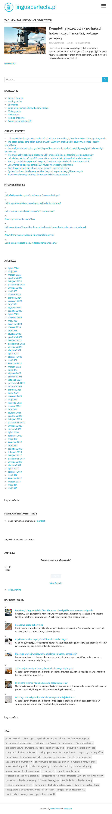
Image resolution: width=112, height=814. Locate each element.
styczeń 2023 (14, 334)
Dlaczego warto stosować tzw (20, 219)
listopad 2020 (15, 419)
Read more (10, 64)
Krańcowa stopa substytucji (29, 625)
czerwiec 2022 (15, 357)
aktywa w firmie (13, 738)
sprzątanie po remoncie (53, 775)
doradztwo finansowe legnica (74, 738)
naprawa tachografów (54, 757)
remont (60, 771)
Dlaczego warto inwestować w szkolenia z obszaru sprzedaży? (46, 654)
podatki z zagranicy (39, 766)
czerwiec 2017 (15, 472)
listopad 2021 (15, 380)
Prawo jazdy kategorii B (19, 121)
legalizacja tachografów (91, 752)
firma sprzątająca (84, 743)
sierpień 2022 (14, 350)
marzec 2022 (14, 366)
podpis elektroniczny (62, 766)
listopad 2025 (15, 281)
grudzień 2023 (15, 311)
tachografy (40, 785)
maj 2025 (12, 291)
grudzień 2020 (15, 416)
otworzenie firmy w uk (16, 766)
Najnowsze (13, 114)
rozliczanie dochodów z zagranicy (22, 775)
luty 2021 (12, 409)
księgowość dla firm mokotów (20, 752)
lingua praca (11, 757)
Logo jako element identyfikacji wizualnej (28, 108)
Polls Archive (14, 590)
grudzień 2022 (15, 337)
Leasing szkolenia (67, 752)
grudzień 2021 (15, 376)
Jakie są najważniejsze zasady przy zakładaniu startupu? (33, 203)
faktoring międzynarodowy (19, 743)
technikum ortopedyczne (60, 785)
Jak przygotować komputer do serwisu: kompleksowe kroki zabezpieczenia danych (45, 227)
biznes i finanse (83, 43)
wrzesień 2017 (15, 462)
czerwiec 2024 (15, 301)
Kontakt (41, 521)
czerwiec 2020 (15, 435)
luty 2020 (12, 445)
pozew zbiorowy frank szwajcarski (22, 771)
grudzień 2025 (15, 278)
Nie (9, 570)
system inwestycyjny (93, 775)
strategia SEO (74, 775)
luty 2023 (12, 330)
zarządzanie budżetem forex (71, 789)
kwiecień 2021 (15, 403)
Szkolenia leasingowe (48, 780)
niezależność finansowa (79, 757)
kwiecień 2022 (15, 363)
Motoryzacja (14, 111)
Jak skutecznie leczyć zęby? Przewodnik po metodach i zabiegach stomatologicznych (50, 158)
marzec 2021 (14, 406)
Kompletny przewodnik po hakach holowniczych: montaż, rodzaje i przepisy (75, 33)
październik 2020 (16, 422)
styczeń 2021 (14, 412)
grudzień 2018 (15, 449)
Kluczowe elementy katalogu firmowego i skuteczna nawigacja (39, 174)
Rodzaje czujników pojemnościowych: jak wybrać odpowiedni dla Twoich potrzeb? (48, 161)
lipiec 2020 (13, 432)
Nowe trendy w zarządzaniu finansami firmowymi (29, 235)
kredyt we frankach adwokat (81, 748)
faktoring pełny (65, 743)
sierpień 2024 (14, 298)
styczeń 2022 (14, 373)
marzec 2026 (14, 275)
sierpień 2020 (14, 429)
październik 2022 (16, 343)
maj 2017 (12, 475)
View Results (56, 583)
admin (70, 43)
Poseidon (68, 809)
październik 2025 (16, 284)
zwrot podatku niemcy (16, 794)
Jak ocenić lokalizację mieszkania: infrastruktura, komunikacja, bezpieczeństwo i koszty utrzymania (57, 138)
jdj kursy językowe (55, 748)
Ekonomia (13, 104)
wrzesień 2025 (15, 288)
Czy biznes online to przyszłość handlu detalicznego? (41, 639)
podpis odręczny (83, 766)
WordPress (55, 809)
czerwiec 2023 (15, 317)
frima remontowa (14, 748)
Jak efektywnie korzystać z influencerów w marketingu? (32, 195)
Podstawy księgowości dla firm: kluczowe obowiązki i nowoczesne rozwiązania (54, 610)
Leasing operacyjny (47, 752)
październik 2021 (16, 383)
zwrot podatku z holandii (42, 794)
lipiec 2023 (13, 314)
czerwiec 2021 (15, 396)
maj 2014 (12, 485)
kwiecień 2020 (15, 442)
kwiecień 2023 (15, 324)
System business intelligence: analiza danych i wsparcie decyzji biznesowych (45, 171)
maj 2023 (12, 320)
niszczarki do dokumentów (18, 761)
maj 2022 (12, 360)
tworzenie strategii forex (87, 785)
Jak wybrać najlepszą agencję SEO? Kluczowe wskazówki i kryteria (40, 165)
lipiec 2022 (13, 353)
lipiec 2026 (13, 268)
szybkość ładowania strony (18, 785)
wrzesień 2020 (15, 426)
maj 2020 (12, 439)
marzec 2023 (14, 327)
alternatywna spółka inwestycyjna (40, 738)
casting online (15, 101)
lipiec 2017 (13, 468)
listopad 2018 (15, 452)
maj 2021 (12, 399)
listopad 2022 (15, 340)
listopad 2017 (15, 455)
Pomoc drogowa (16, 118)
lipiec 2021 (13, 393)
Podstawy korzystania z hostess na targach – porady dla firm (38, 168)
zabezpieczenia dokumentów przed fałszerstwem (29, 789)
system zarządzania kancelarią (20, 780)
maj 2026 (12, 271)
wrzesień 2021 (15, 386)
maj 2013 (12, 488)
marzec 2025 (14, 294)
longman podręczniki (30, 757)
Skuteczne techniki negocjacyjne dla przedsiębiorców (41, 683)
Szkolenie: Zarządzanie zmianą (77, 780)
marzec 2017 (14, 481)
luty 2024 (12, 304)
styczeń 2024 (14, 307)
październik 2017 (16, 458)
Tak (9, 567)
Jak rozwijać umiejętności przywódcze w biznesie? (29, 211)
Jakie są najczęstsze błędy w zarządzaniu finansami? (31, 243)
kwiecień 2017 (15, 478)
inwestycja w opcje (34, 748)
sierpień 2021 (14, 389)
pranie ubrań (48, 771)
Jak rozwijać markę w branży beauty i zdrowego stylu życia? (44, 668)
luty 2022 (12, 370)
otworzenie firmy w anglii (83, 761)
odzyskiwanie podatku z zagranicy (52, 761)
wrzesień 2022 (15, 347)
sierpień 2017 (14, 465)
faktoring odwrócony (45, 743)
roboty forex (72, 771)
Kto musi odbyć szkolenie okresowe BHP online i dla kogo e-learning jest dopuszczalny (51, 155)
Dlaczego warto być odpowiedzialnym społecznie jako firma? (45, 697)
